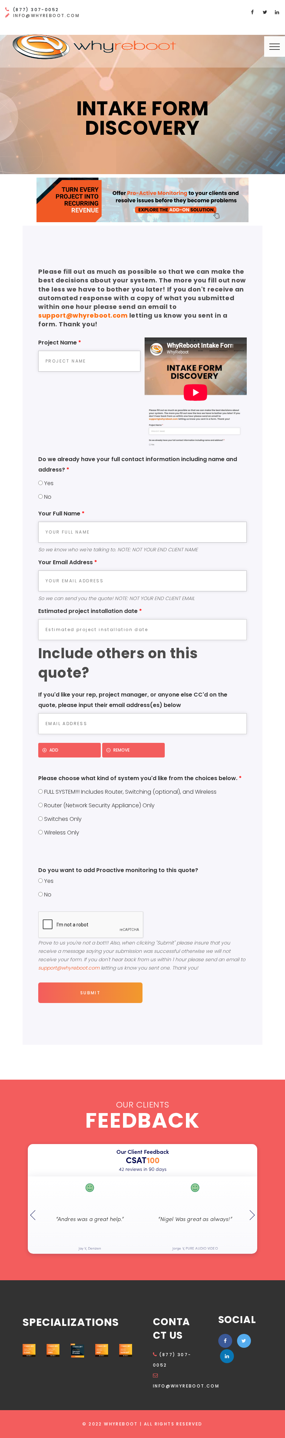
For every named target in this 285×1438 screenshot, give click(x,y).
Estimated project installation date (90, 611)
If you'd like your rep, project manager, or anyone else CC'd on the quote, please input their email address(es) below (132, 700)
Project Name (59, 343)
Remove (121, 750)
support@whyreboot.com (83, 315)
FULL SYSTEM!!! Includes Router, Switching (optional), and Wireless (130, 792)
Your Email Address (67, 562)
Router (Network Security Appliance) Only (99, 805)
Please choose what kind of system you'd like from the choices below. (140, 778)
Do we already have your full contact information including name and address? (137, 464)
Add (53, 750)
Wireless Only (61, 833)
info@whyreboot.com (46, 15)
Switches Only (62, 819)
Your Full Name (61, 514)
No (47, 497)
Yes (48, 483)
